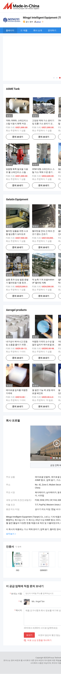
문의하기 (52, 30)
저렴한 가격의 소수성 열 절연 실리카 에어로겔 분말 (43, 322)
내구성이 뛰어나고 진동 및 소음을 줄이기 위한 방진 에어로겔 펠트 (17, 322)
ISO (17, 548)
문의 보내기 (17, 114)
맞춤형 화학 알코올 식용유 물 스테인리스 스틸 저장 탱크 (17, 150)
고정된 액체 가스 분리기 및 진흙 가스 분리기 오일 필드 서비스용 (43, 101)
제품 (25, 30)
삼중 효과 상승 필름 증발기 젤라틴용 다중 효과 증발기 (17, 260)
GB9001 (44, 548)
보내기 (29, 613)
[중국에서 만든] (21, 5)
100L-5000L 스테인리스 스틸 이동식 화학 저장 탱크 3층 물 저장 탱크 (17, 101)
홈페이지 (10, 30)
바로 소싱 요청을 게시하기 (38, 618)
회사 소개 (37, 30)
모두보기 (10, 511)
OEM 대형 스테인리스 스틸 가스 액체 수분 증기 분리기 (43, 150)
